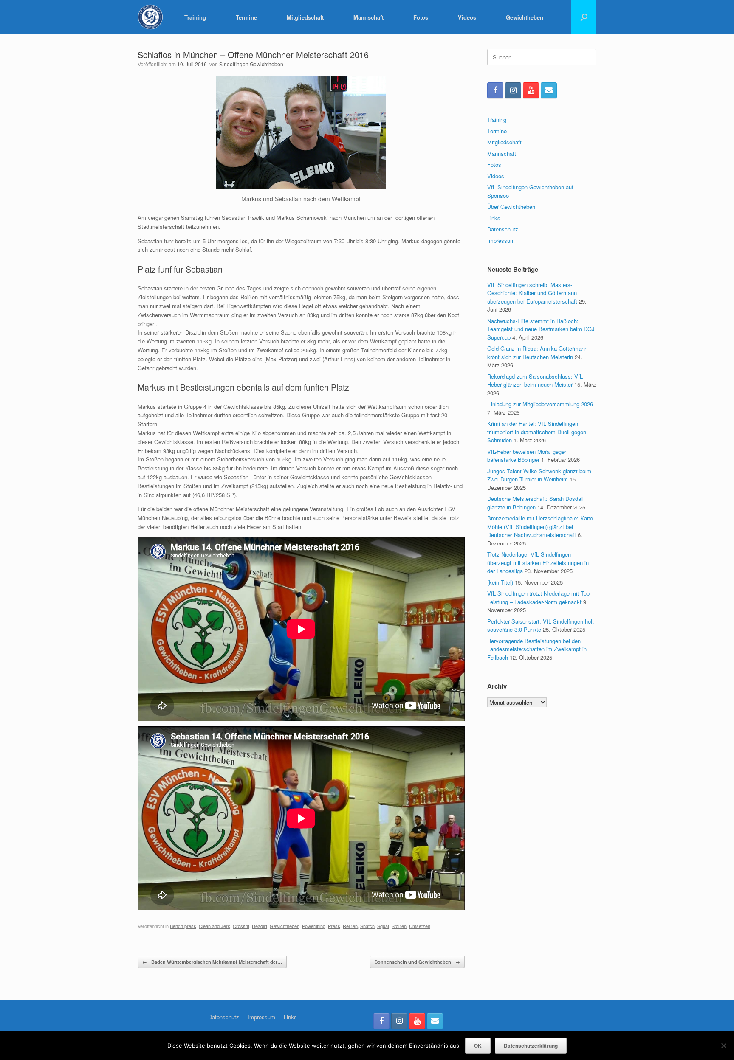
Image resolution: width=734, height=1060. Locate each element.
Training (195, 17)
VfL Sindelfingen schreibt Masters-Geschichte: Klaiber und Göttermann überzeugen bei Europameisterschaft (532, 293)
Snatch (367, 925)
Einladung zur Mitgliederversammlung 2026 (540, 404)
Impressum (501, 240)
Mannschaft (368, 17)
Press (334, 925)
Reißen (350, 925)
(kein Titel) (500, 582)
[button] (583, 17)
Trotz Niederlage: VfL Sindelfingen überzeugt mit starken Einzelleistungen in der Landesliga (538, 562)
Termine (246, 17)
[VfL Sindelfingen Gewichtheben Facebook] (495, 90)
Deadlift (259, 925)
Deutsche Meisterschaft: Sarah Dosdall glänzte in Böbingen (535, 503)
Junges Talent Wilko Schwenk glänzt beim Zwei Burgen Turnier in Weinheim (539, 475)
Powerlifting (313, 925)
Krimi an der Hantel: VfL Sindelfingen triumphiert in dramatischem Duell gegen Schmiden (536, 431)
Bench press (183, 925)
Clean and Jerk (214, 925)
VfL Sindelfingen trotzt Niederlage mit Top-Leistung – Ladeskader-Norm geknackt (539, 597)
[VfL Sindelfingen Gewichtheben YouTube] (531, 90)
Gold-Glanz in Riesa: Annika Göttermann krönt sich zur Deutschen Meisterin (537, 352)
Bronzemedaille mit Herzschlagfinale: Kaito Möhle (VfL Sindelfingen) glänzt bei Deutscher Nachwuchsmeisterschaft (540, 526)
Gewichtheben (524, 17)
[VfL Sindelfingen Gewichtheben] (150, 17)
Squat (383, 925)
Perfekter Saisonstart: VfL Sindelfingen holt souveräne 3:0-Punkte (540, 625)
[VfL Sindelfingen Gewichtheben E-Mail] (549, 90)
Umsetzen (419, 925)
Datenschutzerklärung (531, 1045)
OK (478, 1045)
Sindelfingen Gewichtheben (251, 63)
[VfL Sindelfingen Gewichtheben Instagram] (513, 90)
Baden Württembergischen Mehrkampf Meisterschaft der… (212, 962)
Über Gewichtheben (511, 206)
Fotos (420, 17)
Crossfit (241, 925)
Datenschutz (502, 229)
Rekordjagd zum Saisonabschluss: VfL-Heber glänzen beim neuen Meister (535, 380)
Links (493, 218)
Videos (467, 17)
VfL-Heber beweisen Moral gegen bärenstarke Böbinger (527, 455)
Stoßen (399, 925)
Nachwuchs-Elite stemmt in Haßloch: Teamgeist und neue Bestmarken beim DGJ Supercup (541, 329)
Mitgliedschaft (305, 17)
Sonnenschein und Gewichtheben (417, 962)
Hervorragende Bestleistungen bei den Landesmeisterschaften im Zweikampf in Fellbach (537, 649)
